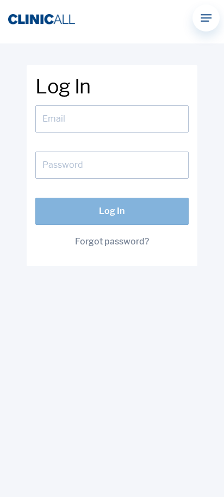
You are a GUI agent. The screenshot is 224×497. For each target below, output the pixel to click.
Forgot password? (112, 241)
